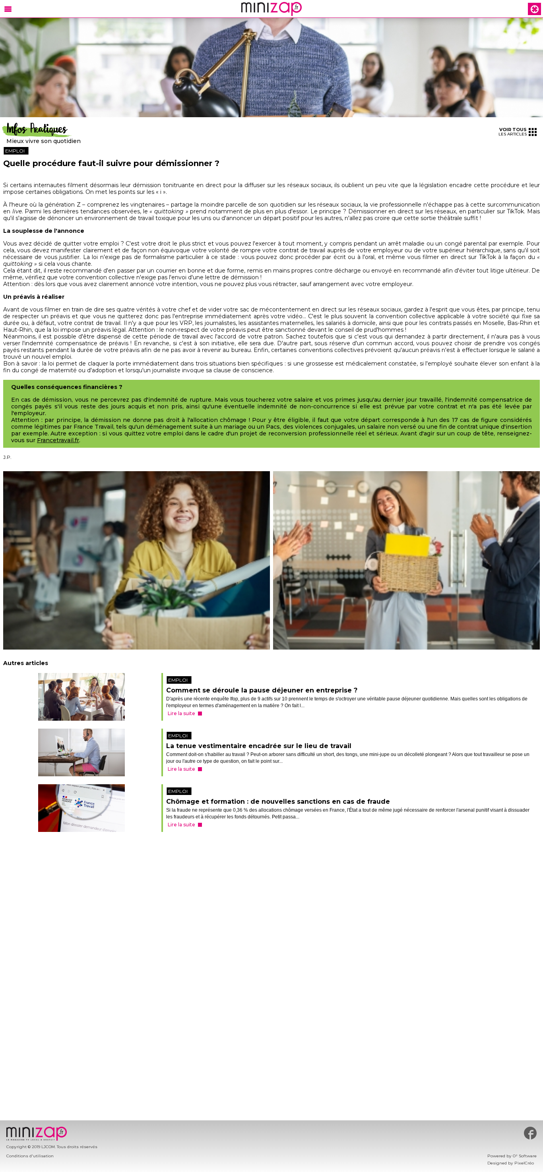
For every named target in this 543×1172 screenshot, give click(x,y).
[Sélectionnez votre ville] (535, 9)
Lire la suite (180, 719)
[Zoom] (271, 68)
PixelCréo (524, 1163)
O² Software (525, 1155)
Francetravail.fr (58, 440)
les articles (512, 132)
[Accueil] (271, 9)
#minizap (530, 1133)
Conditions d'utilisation (30, 1155)
